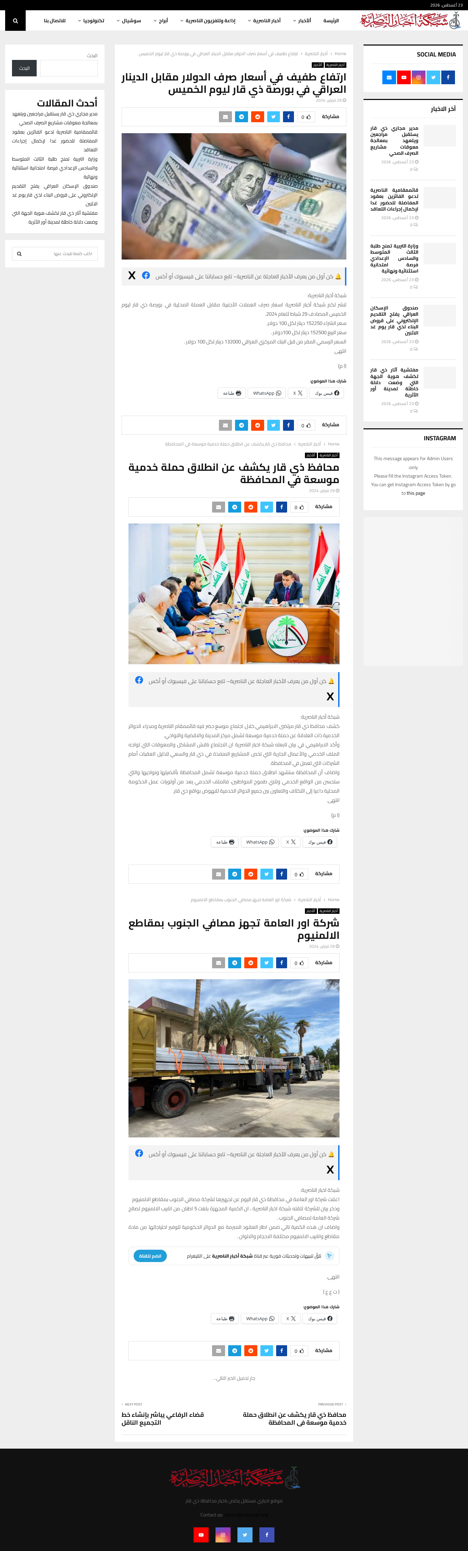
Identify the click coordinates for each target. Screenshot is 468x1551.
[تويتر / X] (131, 276)
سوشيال (131, 20)
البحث (92, 55)
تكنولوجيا (93, 20)
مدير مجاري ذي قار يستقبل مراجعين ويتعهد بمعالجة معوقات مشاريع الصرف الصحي (394, 140)
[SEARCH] (19, 254)
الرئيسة (331, 20)
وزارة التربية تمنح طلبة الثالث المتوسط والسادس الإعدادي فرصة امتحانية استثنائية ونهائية (394, 258)
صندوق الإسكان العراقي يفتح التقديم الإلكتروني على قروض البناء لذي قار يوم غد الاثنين (394, 320)
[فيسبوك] (145, 276)
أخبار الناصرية (267, 20)
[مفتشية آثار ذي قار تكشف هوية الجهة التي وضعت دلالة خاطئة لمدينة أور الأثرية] (439, 377)
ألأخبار (304, 20)
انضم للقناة (150, 1256)
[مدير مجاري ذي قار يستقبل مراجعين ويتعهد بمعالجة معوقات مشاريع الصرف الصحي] (439, 136)
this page (416, 493)
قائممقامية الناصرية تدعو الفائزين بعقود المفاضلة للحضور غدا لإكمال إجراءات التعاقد (394, 199)
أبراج (163, 20)
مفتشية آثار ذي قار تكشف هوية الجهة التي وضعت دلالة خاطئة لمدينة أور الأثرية (394, 382)
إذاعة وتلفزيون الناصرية (210, 20)
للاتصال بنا (54, 20)
